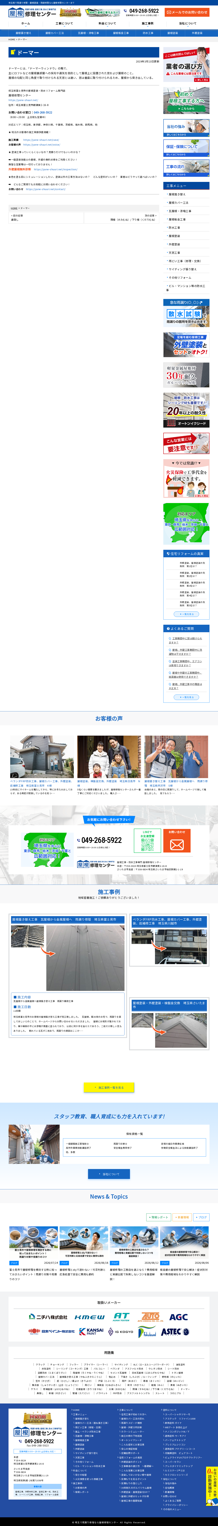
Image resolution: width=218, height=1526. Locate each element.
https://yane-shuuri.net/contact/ (46, 189)
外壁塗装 (197, 33)
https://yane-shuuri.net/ (23, 100)
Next (212, 1254)
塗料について (170, 1410)
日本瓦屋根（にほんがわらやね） (149, 1372)
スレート (160, 1393)
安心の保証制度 (129, 1449)
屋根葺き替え (24, 33)
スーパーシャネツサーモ (177, 1414)
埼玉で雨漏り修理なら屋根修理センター (97, 1522)
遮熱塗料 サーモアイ (175, 1436)
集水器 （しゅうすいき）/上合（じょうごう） (56, 1385)
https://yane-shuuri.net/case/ (41, 139)
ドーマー (185, 1389)
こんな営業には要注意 (132, 1470)
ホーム (25, 23)
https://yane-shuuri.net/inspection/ (55, 169)
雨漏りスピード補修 (131, 1423)
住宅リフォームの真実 (130, 1457)
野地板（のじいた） (172, 1376)
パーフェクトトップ (175, 1440)
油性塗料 (180, 1364)
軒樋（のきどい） (58, 1393)
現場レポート (160, 1217)
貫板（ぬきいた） (179, 1385)
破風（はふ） (158, 1385)
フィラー (74, 1364)
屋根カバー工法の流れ (132, 1418)
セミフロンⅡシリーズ (176, 1475)
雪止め (112, 1376)
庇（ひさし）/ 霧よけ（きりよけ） (75, 1380)
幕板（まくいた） (152, 1380)
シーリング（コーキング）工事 (72, 1368)
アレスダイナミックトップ (179, 1466)
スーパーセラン (173, 1462)
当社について (111, 1174)
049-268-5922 (144, 10)
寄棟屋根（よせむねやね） (57, 1389)
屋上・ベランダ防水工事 (88, 1431)
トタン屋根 (177, 1372)
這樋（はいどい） (176, 1380)
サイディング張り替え (183, 269)
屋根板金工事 (121, 33)
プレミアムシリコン (175, 1444)
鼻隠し (40, 1393)
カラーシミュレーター (132, 1431)
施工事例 (77, 1483)
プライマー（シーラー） (96, 1364)
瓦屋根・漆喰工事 (88, 33)
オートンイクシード (131, 1440)
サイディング (121, 1364)
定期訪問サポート (130, 1453)
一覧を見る (188, 614)
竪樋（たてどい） (82, 1393)
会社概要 (169, 1488)
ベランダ (115, 1368)
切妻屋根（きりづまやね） (90, 1389)
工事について (126, 1410)
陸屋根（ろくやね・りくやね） (89, 1372)
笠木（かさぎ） (44, 1380)
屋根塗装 (172, 33)
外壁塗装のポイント (131, 1462)
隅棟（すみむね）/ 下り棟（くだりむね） (154, 1389)
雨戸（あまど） (130, 1380)
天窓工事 (174, 252)
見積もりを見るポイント (134, 1479)
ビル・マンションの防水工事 (90, 1466)
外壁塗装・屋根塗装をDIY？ (135, 1492)
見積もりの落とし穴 (131, 1483)
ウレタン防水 (155, 1368)
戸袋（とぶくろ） (107, 1380)
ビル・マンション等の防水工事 (185, 288)
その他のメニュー (172, 1509)
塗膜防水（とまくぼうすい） (53, 1372)
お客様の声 (81, 1488)
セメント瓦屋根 (118, 1372)
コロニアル (175, 1393)
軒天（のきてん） (137, 1385)
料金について (80, 1470)
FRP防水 (117, 1393)
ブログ (202, 1217)
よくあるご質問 (173, 1501)
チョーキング (57, 1364)
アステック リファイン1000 (180, 1418)
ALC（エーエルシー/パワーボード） (152, 1364)
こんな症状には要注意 (132, 1444)
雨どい (88, 1385)
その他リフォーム (180, 277)
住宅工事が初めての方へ (134, 1414)
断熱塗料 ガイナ (173, 1423)
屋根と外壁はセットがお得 (135, 1496)
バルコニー (99, 1368)
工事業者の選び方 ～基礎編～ (137, 1466)
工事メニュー (80, 1414)
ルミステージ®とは (175, 1470)
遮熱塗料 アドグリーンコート (180, 1449)
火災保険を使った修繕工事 (89, 1479)
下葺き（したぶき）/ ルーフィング (139, 1376)
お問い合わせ (170, 1496)
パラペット (102, 1393)
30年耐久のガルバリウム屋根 (136, 1488)
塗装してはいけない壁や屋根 (136, 1475)
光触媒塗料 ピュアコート (179, 1453)
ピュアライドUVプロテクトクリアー (183, 1457)
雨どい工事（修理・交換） (186, 261)
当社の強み (171, 1483)
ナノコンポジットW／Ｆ (177, 1431)
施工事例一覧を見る (111, 1087)
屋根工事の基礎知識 (131, 1501)
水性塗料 (46, 1368)
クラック (40, 1364)
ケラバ (34, 1389)
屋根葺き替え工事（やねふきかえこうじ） (81, 1376)
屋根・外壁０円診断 (131, 1427)
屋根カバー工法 (54, 33)
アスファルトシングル (138, 1393)
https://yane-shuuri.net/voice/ (41, 144)
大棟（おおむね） (118, 1389)
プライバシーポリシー (176, 1505)
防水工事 (148, 33)
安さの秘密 (81, 1475)
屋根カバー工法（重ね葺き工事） (92, 1423)
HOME (76, 1410)
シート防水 (173, 1368)
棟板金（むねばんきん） (109, 1385)
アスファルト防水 (134, 1368)
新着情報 (183, 1217)
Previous (6, 1254)
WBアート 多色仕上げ (176, 1427)
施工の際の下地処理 (131, 1436)
